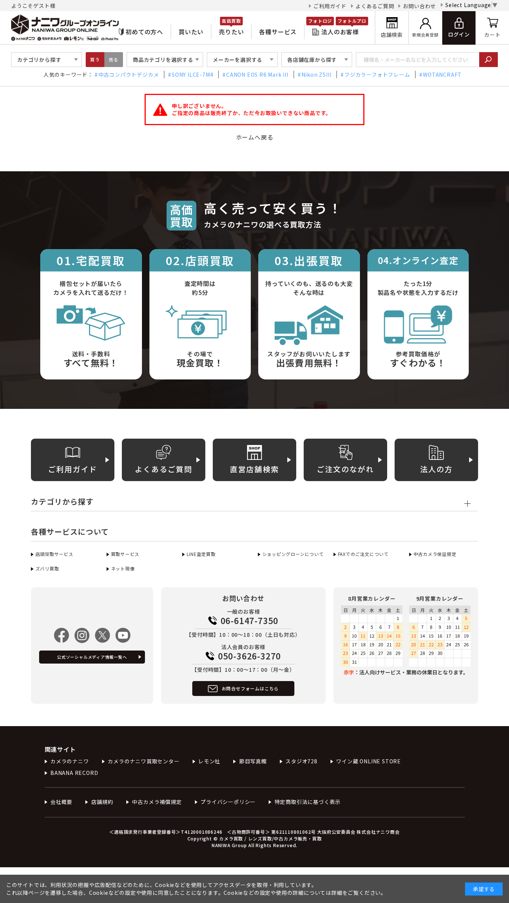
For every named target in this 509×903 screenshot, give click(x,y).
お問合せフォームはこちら (250, 688)
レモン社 (209, 761)
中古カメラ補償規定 (156, 801)
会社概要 (61, 801)
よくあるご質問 (374, 6)
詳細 (336, 892)
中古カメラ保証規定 (435, 554)
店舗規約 (102, 801)
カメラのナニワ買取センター (143, 761)
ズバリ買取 (47, 568)
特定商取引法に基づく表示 (308, 801)
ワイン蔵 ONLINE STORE (368, 761)
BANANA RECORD (74, 772)
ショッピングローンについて (293, 554)
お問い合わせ (419, 6)
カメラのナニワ (69, 761)
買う (95, 59)
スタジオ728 (301, 761)
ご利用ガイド (330, 6)
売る (113, 59)
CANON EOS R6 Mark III (257, 74)
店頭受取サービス (54, 554)
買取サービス (125, 554)
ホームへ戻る (255, 137)
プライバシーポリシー (228, 801)
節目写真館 (253, 761)
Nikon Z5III (316, 74)
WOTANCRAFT (442, 74)
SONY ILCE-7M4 (192, 74)
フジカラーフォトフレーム (377, 74)
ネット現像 (123, 568)
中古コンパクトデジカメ (128, 74)
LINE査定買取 (201, 554)
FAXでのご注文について (363, 554)
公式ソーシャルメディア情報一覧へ (92, 657)
